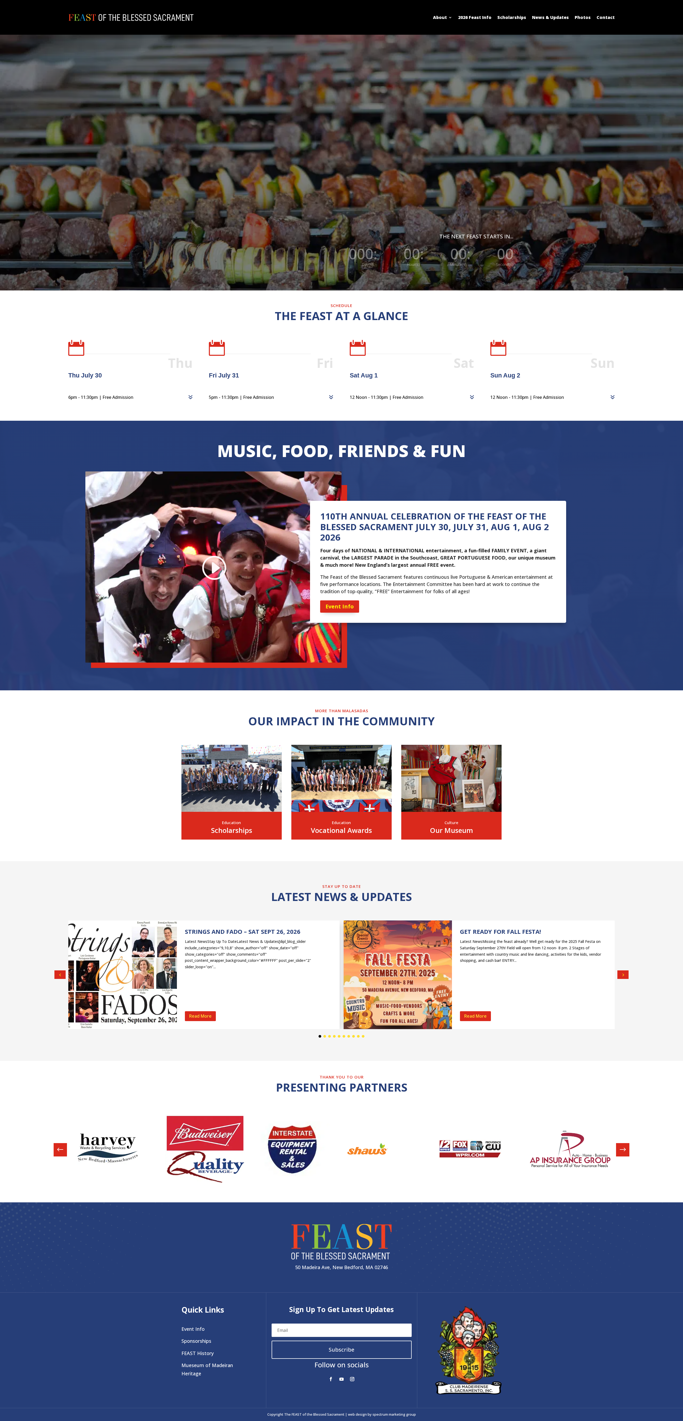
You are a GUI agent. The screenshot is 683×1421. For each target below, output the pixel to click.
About (440, 17)
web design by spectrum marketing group (382, 1414)
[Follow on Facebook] (331, 1379)
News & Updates (550, 17)
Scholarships (511, 17)
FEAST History (197, 1353)
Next (618, 1149)
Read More (200, 1016)
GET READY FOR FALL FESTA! (500, 931)
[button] (623, 974)
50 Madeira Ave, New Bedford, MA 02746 (341, 1267)
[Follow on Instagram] (352, 1379)
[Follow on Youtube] (341, 1379)
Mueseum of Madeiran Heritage (207, 1369)
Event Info (339, 606)
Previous (64, 1149)
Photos (583, 17)
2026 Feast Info (474, 17)
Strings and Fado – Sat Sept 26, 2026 (242, 931)
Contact (606, 17)
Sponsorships (196, 1341)
